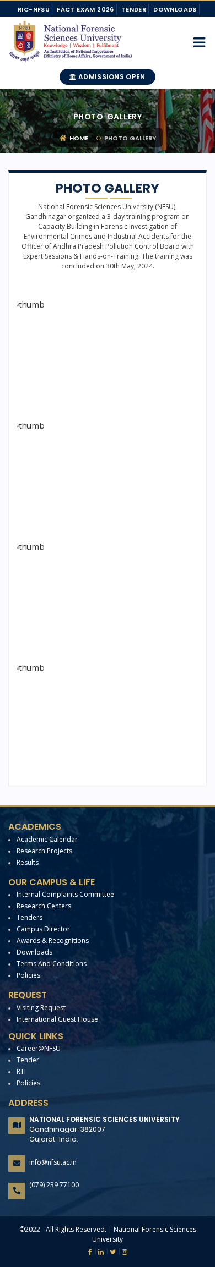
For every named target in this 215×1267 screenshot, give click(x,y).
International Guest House (57, 1019)
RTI (21, 1071)
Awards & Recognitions (53, 940)
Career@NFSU (39, 1048)
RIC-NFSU (34, 9)
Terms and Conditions (52, 963)
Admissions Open (111, 76)
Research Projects (44, 850)
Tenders (29, 917)
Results (28, 862)
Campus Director (43, 929)
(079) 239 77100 (54, 1184)
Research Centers (44, 906)
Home (78, 138)
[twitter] (111, 1252)
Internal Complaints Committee (65, 894)
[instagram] (123, 1252)
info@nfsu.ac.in (53, 1162)
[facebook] (90, 1252)
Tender (133, 9)
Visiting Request (41, 1007)
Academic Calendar (47, 839)
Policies (28, 975)
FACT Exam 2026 (85, 9)
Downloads (175, 9)
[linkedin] (99, 1252)
